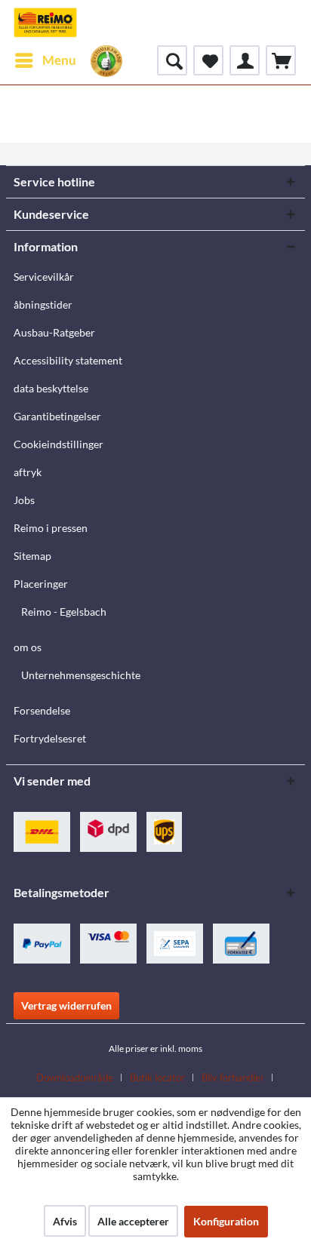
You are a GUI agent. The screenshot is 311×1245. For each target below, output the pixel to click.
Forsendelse (42, 710)
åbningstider (43, 304)
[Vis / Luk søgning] (172, 60)
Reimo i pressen (51, 527)
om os (28, 647)
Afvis (65, 1221)
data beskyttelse (51, 388)
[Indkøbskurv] (281, 60)
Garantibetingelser (57, 416)
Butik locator (157, 1077)
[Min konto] (244, 60)
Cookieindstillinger (58, 444)
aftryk (28, 472)
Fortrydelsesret (50, 738)
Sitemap (32, 555)
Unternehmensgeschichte (80, 675)
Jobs (24, 499)
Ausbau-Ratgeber (54, 332)
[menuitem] (45, 60)
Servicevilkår (44, 276)
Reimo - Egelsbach (63, 611)
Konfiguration (226, 1221)
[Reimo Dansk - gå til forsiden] (45, 23)
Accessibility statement (68, 360)
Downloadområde (74, 1077)
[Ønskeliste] (208, 60)
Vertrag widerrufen (66, 1005)
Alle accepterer (133, 1221)
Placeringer (41, 583)
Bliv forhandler (233, 1077)
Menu (59, 60)
